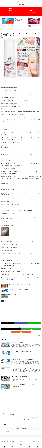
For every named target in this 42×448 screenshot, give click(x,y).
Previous (0, 22)
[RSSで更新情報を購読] (21, 332)
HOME (21, 444)
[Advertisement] (21, 82)
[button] (39, 260)
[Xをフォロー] (11, 329)
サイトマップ (34, 441)
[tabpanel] (8, 22)
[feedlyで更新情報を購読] (31, 329)
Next (41, 22)
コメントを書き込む (21, 428)
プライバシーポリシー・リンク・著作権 (7, 442)
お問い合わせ (21, 441)
